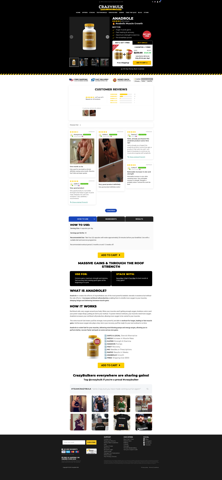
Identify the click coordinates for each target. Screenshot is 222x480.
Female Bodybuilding (130, 448)
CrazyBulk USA (75, 467)
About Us (107, 448)
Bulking (126, 442)
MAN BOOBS (113, 12)
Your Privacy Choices (110, 456)
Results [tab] (139, 219)
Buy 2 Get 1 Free (129, 439)
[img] (74, 132)
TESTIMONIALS (102, 12)
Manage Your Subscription (112, 453)
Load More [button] (111, 210)
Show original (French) (137, 157)
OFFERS (85, 12)
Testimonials (107, 451)
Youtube (148, 445)
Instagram (148, 441)
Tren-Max (132, 278)
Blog (146, 439)
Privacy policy (144, 467)
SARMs (121, 12)
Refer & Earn (108, 455)
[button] (107, 37)
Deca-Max (119, 278)
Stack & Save (127, 441)
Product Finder (108, 446)
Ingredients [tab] (111, 219)
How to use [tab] (82, 219)
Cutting (126, 444)
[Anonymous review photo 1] (82, 151)
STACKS (92, 12)
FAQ (105, 444)
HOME (78, 12)
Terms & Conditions (154, 467)
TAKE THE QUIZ (131, 12)
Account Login (108, 449)
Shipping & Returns (110, 441)
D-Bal (125, 278)
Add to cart (141, 63)
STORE (146, 12)
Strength (126, 446)
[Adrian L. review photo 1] (111, 160)
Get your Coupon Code (131, 449)
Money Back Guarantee (111, 442)
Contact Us (107, 439)
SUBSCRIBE (91, 442)
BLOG (140, 12)
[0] (159, 1)
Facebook (148, 443)
